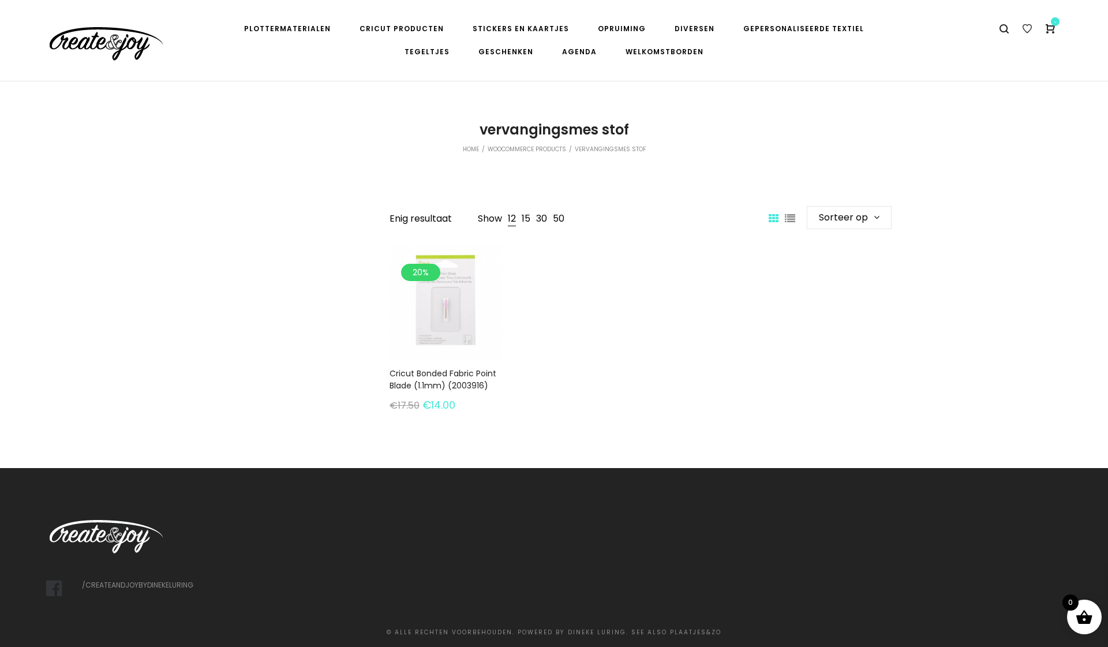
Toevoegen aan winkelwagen (446, 339)
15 (526, 218)
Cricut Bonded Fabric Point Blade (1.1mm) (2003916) (443, 379)
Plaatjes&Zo (695, 632)
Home (471, 149)
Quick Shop (445, 291)
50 (558, 218)
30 (541, 218)
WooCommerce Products (527, 149)
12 (512, 218)
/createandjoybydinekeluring (137, 585)
